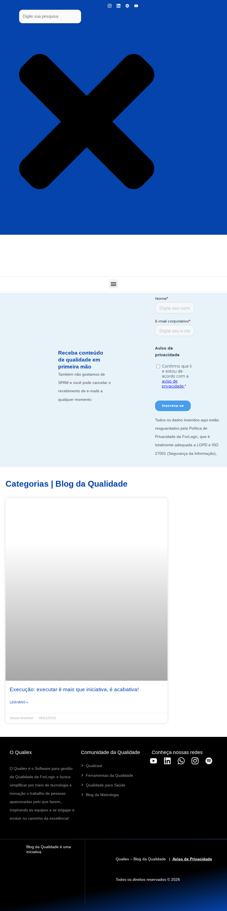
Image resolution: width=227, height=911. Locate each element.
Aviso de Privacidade (192, 859)
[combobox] (50, 16)
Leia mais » (19, 702)
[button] (113, 283)
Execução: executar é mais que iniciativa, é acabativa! (74, 689)
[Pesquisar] (30, 227)
